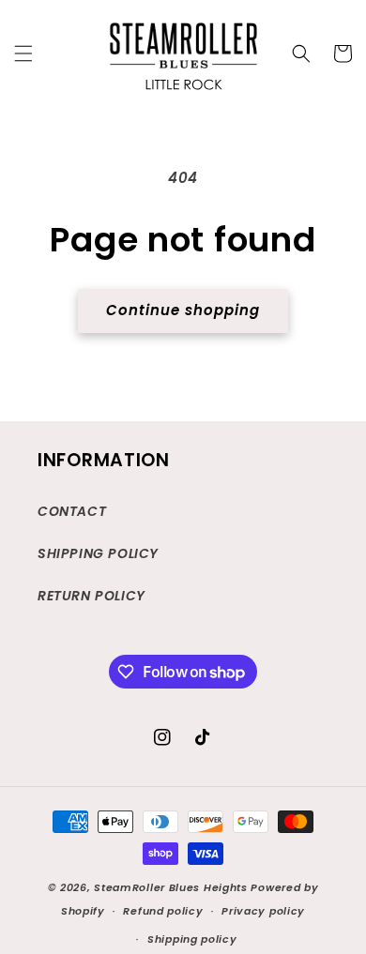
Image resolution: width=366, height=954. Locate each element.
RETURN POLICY (91, 595)
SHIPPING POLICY (98, 553)
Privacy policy (263, 910)
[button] (23, 53)
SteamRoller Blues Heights (171, 887)
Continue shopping (183, 310)
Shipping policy (192, 938)
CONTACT (72, 511)
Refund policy (163, 910)
